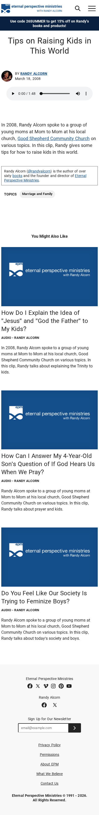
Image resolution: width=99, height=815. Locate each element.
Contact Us (50, 783)
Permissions (49, 755)
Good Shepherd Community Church (54, 138)
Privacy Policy (49, 745)
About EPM (49, 764)
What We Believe (49, 774)
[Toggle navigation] (92, 8)
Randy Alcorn (33, 74)
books (17, 176)
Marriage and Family (37, 194)
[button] (78, 8)
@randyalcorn (39, 171)
